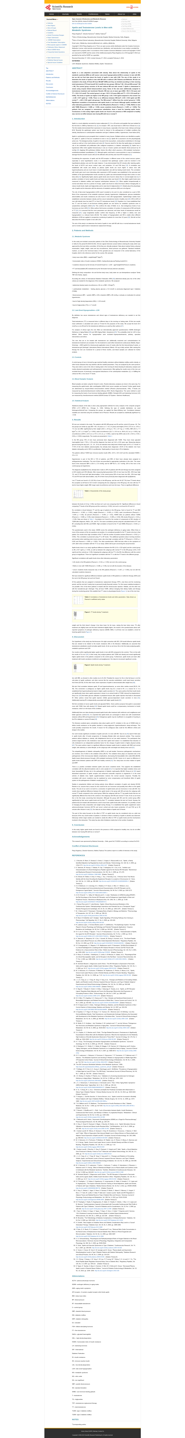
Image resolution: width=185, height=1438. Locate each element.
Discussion (49, 84)
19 (116, 201)
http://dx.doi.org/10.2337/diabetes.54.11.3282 (90, 1236)
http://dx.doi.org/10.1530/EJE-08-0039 (95, 1138)
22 (77, 210)
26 (113, 278)
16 (117, 181)
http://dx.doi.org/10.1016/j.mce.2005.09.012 (98, 1154)
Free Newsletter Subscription (55, 42)
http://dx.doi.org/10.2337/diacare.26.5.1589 (89, 1227)
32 (97, 717)
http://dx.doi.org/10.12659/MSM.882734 (88, 1188)
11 (95, 152)
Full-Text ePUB (126, 26)
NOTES (48, 103)
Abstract (124, 19)
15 (120, 179)
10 (78, 150)
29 (115, 332)
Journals (65, 14)
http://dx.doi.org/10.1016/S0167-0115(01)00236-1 (109, 943)
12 (130, 154)
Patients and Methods (53, 77)
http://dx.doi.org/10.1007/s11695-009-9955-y (93, 1101)
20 (93, 206)
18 (129, 199)
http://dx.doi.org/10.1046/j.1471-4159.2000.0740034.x (92, 936)
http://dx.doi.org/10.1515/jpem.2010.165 (107, 1270)
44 (88, 714)
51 (111, 760)
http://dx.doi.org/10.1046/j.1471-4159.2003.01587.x (91, 892)
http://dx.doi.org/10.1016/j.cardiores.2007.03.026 (107, 1247)
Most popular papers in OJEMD (56, 45)
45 (127, 733)
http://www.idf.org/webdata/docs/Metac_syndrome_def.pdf (93, 1067)
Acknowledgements (52, 90)
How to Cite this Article (128, 31)
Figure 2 (88, 632)
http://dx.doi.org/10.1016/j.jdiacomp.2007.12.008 (96, 1208)
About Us (121, 14)
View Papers (50, 25)
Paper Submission (52, 37)
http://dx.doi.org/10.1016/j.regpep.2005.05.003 (117, 975)
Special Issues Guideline (54, 62)
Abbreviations (50, 100)
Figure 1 (123, 591)
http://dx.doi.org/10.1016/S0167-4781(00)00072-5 (91, 902)
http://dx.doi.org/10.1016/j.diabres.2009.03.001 (90, 1257)
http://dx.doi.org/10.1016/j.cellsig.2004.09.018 (90, 922)
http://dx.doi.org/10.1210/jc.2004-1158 (118, 1028)
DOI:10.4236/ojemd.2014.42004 (82, 23)
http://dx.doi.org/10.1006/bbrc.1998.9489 (88, 874)
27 (122, 326)
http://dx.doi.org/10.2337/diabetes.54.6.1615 (109, 1220)
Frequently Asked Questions (55, 52)
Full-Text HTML (126, 24)
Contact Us (101, 1431)
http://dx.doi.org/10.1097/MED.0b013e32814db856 (91, 1009)
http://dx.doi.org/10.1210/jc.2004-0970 (95, 1062)
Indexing (49, 23)
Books (79, 14)
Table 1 (110, 436)
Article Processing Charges (55, 35)
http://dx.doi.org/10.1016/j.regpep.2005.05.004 (102, 968)
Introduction (49, 74)
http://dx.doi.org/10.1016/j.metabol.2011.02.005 (90, 1117)
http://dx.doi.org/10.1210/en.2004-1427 (95, 865)
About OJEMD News (53, 49)
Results (48, 81)
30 (87, 654)
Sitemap (95, 1431)
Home (51, 14)
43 (95, 706)
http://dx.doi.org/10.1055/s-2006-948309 (88, 986)
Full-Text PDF (125, 21)
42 (120, 700)
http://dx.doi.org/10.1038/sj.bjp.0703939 (98, 952)
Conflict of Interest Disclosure (55, 94)
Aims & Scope (51, 28)
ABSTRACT (50, 71)
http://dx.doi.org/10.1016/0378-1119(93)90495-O (114, 881)
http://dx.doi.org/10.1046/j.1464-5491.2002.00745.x (119, 1105)
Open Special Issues (53, 57)
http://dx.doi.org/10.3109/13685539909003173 (90, 1087)
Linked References (127, 28)
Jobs (134, 14)
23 (80, 212)
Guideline (49, 32)
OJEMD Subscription (53, 40)
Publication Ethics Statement (55, 47)
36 (134, 682)
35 (80, 695)
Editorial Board (51, 30)
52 (135, 771)
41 (139, 698)
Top (47, 68)
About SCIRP (88, 1431)
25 (129, 217)
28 (90, 332)
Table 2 (92, 519)
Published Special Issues (54, 60)
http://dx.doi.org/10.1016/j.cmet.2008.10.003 (95, 1128)
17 (121, 186)
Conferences (93, 14)
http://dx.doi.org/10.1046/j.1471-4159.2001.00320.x (111, 959)
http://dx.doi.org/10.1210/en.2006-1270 (88, 995)
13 (127, 165)
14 (79, 177)
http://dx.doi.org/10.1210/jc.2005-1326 (116, 1018)
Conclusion (49, 87)
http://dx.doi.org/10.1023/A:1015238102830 (105, 1002)
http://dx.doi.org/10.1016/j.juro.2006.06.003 (103, 1039)
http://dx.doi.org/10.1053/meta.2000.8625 (88, 1080)
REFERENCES (51, 97)
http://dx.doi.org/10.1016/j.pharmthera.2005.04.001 (91, 915)
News (107, 14)
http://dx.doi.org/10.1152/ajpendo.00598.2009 (90, 1199)
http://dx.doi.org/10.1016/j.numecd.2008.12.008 (108, 1172)
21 (88, 208)
